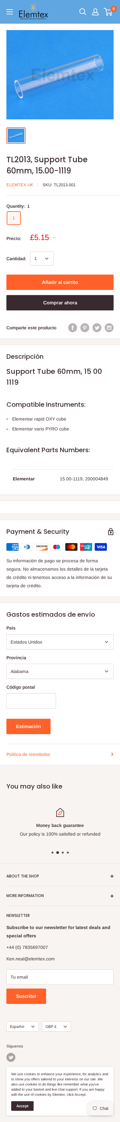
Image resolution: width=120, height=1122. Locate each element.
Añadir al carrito (60, 282)
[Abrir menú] (9, 11)
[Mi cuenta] (95, 11)
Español (17, 1026)
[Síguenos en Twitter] (10, 1057)
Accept (22, 1106)
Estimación (28, 726)
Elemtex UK (19, 184)
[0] (108, 12)
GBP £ (51, 1026)
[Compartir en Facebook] (72, 327)
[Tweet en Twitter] (96, 327)
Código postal (20, 687)
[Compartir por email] (109, 327)
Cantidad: (16, 258)
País (11, 627)
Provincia (16, 657)
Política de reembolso (28, 754)
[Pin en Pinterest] (84, 327)
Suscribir (26, 996)
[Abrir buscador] (82, 11)
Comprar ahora (60, 302)
